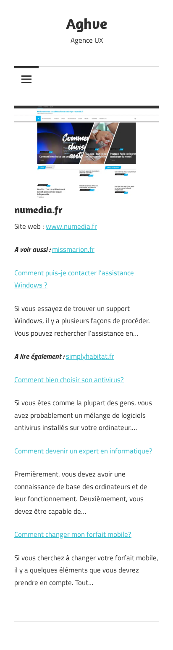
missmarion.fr (73, 249)
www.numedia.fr (71, 226)
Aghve (86, 23)
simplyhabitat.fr (90, 356)
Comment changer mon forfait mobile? (72, 534)
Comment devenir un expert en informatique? (83, 450)
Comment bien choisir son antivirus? (69, 379)
